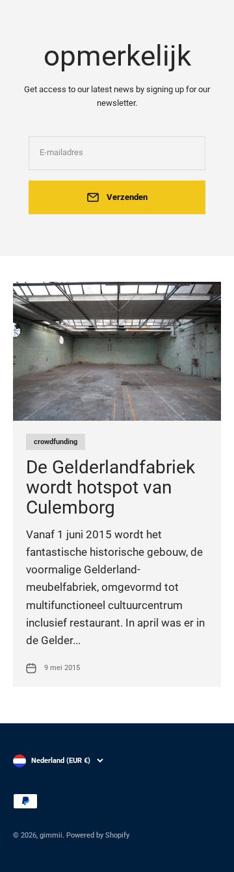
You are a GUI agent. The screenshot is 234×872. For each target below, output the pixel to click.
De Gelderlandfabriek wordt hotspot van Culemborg (110, 487)
